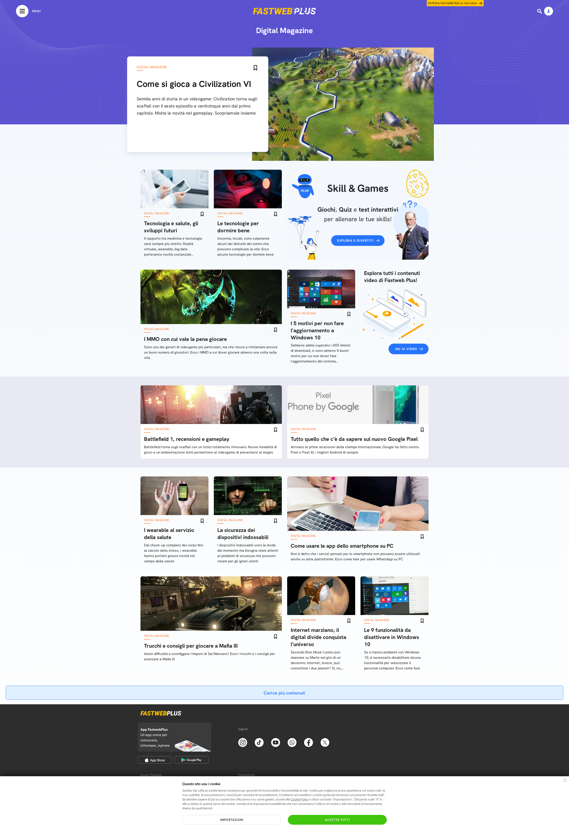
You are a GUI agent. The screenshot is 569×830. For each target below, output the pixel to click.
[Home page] (284, 11)
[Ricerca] (540, 11)
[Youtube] (275, 742)
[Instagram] (242, 742)
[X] (325, 742)
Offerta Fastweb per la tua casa (452, 3)
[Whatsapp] (292, 742)
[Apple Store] (155, 760)
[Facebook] (308, 742)
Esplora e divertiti (355, 241)
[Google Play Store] (191, 760)
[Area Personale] (548, 11)
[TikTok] (259, 742)
